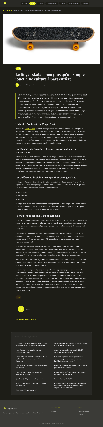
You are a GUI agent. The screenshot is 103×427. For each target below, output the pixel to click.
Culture (40, 3)
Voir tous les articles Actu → (25, 319)
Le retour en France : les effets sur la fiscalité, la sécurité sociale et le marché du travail (32, 344)
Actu (32, 3)
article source (30, 129)
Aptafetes (12, 408)
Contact (80, 414)
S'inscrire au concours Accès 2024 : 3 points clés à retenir (31, 384)
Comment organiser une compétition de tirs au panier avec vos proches (70, 366)
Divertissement (52, 3)
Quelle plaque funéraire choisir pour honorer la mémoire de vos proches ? (70, 373)
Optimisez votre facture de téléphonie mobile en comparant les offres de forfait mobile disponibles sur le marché (70, 385)
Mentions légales (83, 411)
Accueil (24, 3)
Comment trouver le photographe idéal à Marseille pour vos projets (68, 351)
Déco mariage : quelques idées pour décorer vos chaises (31, 366)
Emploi (63, 3)
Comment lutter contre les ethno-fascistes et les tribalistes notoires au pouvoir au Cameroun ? (31, 359)
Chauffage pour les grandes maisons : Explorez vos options (29, 351)
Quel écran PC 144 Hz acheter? (26, 390)
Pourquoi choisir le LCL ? (63, 379)
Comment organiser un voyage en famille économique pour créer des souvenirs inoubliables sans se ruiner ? (68, 359)
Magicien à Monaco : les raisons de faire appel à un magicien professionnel (70, 344)
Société (85, 3)
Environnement (74, 3)
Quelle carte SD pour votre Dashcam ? (29, 379)
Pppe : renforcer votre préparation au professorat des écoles (29, 373)
